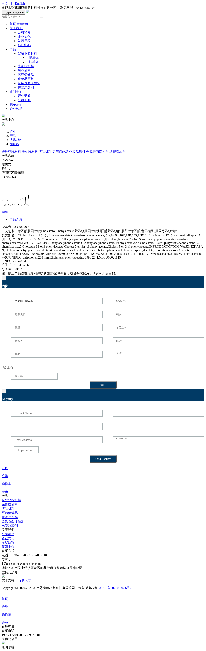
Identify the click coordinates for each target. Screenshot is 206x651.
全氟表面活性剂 (29, 83)
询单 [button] (5, 212)
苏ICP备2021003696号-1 (116, 588)
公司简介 (24, 32)
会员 (5, 491)
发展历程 (24, 41)
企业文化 (24, 36)
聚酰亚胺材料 (27, 53)
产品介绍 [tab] (16, 219)
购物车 (6, 484)
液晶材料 (24, 70)
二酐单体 (32, 57)
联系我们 (16, 104)
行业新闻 (24, 96)
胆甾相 (14, 144)
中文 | (7, 3)
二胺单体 (32, 62)
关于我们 (16, 28)
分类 (5, 476)
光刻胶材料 (26, 66)
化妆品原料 (26, 79)
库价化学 (24, 580)
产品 (13, 49)
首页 (19, 24)
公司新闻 (24, 100)
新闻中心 (24, 45)
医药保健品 (26, 74)
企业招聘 (16, 108)
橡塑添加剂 (26, 87)
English (18, 3)
